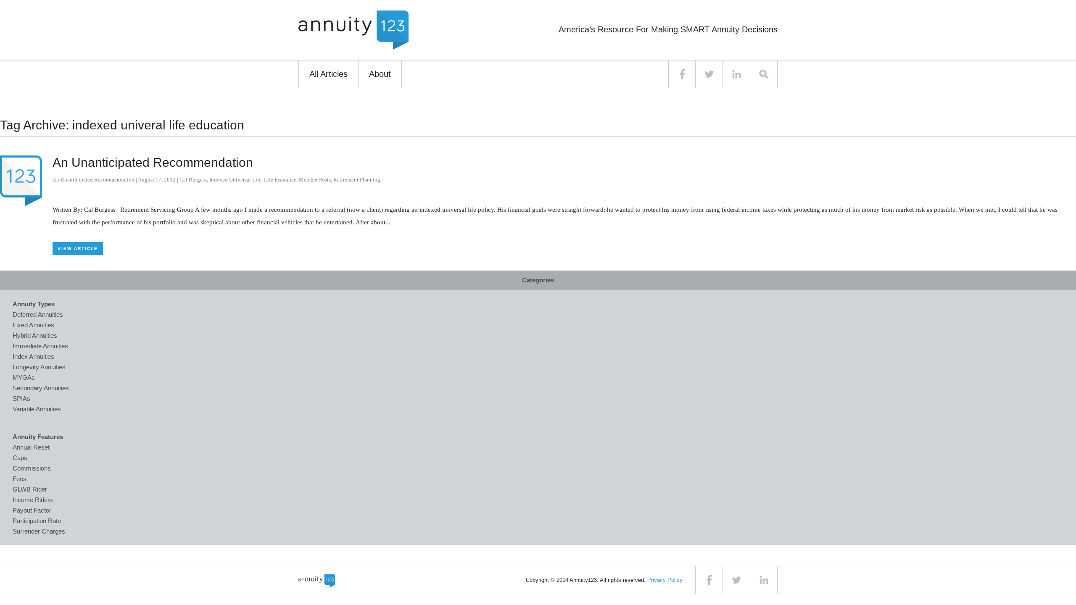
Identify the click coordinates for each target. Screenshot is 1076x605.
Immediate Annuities (40, 346)
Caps (20, 457)
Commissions (32, 468)
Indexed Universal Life (235, 179)
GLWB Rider (30, 489)
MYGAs (24, 377)
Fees (19, 478)
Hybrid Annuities (35, 335)
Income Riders (33, 499)
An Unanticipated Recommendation (153, 162)
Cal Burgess (193, 179)
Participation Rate (37, 520)
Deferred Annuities (38, 314)
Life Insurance (280, 179)
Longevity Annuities (39, 367)
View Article (78, 248)
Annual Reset (31, 447)
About (380, 74)
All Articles (328, 74)
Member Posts (315, 179)
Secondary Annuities (41, 388)
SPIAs (21, 398)
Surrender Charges (39, 531)
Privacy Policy (665, 580)
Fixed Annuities (33, 325)
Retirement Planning (356, 179)
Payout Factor (32, 510)
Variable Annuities (37, 409)
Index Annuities (33, 356)
